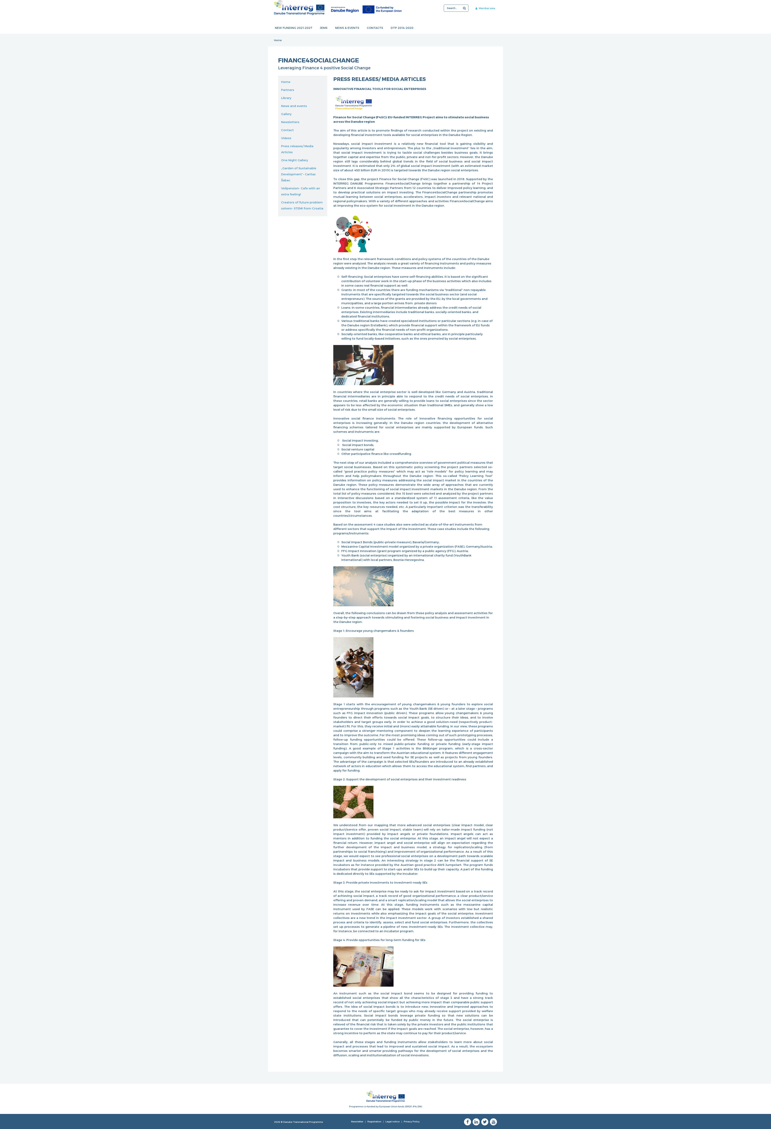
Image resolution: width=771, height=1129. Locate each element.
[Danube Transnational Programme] (338, 7)
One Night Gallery (294, 160)
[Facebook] (467, 1121)
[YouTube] (493, 1121)
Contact (287, 130)
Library (286, 98)
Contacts (375, 28)
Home (278, 40)
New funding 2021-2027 (293, 28)
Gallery (286, 114)
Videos (286, 138)
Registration (374, 1121)
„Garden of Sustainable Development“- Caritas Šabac (298, 174)
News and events (294, 106)
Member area (486, 8)
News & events (347, 28)
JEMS (323, 28)
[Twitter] (484, 1121)
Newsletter (357, 1121)
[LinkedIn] (476, 1121)
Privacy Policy (412, 1121)
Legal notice (393, 1121)
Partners (287, 90)
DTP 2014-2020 (402, 28)
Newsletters (290, 122)
